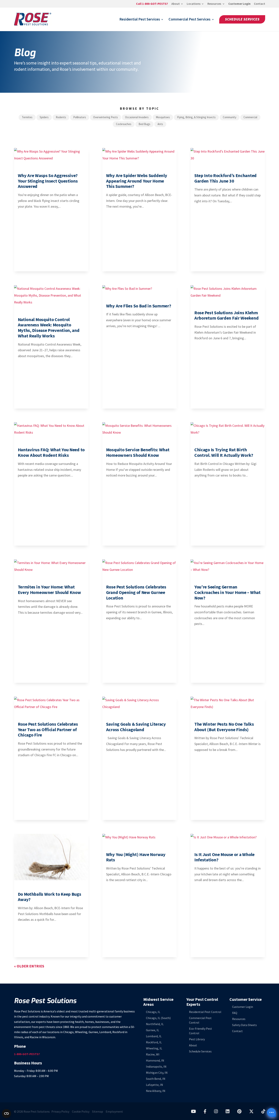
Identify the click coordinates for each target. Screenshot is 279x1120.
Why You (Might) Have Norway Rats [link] (136, 857)
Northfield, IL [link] (155, 1024)
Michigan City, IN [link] (157, 1073)
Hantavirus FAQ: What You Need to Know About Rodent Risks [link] (51, 452)
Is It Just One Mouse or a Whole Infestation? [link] (224, 857)
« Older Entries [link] (29, 966)
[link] (152, 5)
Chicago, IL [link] (153, 1012)
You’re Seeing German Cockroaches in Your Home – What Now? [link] (227, 592)
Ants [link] (160, 124)
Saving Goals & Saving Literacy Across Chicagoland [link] (136, 727)
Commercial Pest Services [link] (189, 20)
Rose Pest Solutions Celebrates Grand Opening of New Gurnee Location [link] (136, 592)
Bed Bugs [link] (144, 124)
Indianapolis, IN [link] (156, 1067)
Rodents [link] (61, 117)
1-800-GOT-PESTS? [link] (27, 1054)
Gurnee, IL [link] (152, 1030)
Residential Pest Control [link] (205, 1012)
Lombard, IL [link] (154, 1036)
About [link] (175, 4)
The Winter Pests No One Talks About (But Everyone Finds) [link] (224, 727)
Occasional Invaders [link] (137, 117)
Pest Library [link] (197, 1039)
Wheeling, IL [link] (154, 1048)
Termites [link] (27, 117)
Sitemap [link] (97, 1112)
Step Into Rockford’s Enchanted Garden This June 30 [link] (225, 178)
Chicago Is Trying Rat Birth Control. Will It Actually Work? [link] (223, 452)
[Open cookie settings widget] (6, 1113)
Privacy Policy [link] (60, 1112)
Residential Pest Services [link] (139, 20)
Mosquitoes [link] (163, 117)
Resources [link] (214, 4)
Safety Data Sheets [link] (244, 1025)
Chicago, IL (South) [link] (158, 1018)
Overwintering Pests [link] (105, 117)
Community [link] (229, 117)
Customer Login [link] (239, 4)
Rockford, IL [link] (154, 1042)
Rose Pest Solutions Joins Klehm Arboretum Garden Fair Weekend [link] (226, 315)
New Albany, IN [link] (155, 1091)
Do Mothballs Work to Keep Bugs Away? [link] (49, 897)
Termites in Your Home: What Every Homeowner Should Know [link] (49, 589)
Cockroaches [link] (123, 124)
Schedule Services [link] (242, 19)
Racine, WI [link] (152, 1054)
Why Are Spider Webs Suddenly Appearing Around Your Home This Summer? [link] (136, 181)
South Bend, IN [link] (155, 1079)
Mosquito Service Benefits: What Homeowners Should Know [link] (137, 452)
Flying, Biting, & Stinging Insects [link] (196, 117)
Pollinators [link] (79, 117)
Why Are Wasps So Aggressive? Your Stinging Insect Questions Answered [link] (48, 181)
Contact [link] (259, 4)
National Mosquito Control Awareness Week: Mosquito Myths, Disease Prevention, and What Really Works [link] (49, 327)
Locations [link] (193, 4)
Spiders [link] (44, 117)
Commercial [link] (250, 117)
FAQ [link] (234, 1013)
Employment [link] (114, 1112)
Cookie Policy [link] (80, 1112)
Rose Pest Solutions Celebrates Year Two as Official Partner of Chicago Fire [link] (48, 729)
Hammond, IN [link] (155, 1061)
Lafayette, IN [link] (154, 1085)
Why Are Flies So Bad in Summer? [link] (138, 306)
